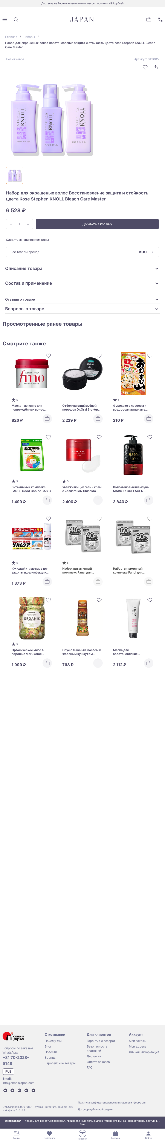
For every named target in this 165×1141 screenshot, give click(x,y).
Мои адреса (138, 1046)
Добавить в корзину (97, 224)
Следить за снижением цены (27, 239)
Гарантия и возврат (101, 1041)
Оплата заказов (98, 1062)
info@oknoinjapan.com (18, 1083)
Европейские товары (60, 1063)
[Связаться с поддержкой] (160, 19)
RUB (8, 1071)
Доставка (94, 1056)
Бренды (50, 1057)
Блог (48, 1046)
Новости (51, 1052)
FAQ (90, 1067)
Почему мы (53, 1041)
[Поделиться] (155, 67)
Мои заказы (137, 1041)
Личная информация (144, 1052)
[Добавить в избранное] (145, 67)
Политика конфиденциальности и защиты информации (112, 1102)
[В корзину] (47, 418)
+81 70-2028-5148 (16, 1060)
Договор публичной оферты (95, 1109)
